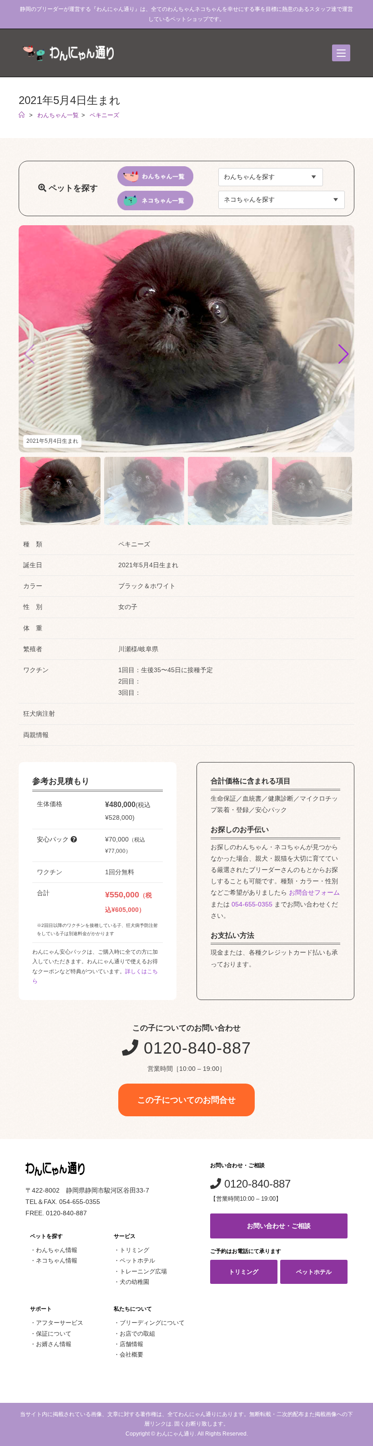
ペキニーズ (104, 115)
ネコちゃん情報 (56, 1260)
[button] (344, 354)
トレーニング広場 (143, 1271)
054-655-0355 (252, 904)
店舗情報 (131, 1344)
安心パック (54, 839)
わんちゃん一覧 (58, 115)
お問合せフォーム (314, 892)
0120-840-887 (195, 1048)
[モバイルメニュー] (341, 53)
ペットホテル (137, 1260)
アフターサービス (59, 1322)
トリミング (134, 1250)
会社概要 (131, 1354)
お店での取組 (137, 1333)
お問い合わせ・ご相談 (279, 1225)
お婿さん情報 (53, 1344)
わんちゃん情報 (56, 1250)
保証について (53, 1333)
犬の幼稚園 (134, 1281)
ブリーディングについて (152, 1322)
